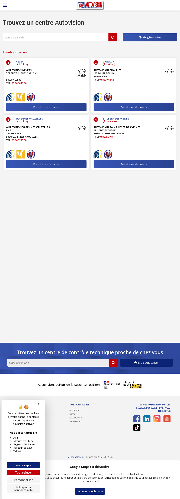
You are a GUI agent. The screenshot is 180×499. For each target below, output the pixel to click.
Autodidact (75, 410)
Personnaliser (23, 480)
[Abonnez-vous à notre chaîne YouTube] (167, 418)
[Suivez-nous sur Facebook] (137, 418)
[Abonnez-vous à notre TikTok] (137, 427)
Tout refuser (23, 472)
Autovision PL (76, 417)
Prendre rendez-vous (46, 107)
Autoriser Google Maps (90, 491)
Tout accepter (23, 465)
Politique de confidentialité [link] (23, 488)
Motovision (75, 421)
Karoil (72, 413)
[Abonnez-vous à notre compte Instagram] (157, 418)
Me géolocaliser (152, 37)
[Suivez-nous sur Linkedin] (147, 418)
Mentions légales (76, 456)
